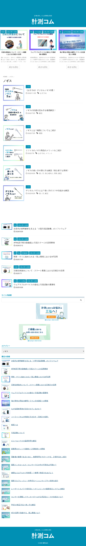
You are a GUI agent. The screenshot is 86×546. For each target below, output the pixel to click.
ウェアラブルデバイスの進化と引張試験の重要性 (13, 53)
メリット (49, 153)
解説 (40, 113)
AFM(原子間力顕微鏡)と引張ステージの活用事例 (34, 242)
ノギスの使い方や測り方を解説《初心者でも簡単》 (47, 170)
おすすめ (43, 93)
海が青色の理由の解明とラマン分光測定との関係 (43, 53)
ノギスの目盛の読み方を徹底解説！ (41, 110)
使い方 (41, 173)
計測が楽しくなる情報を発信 (43, 530)
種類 (40, 133)
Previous (2, 50)
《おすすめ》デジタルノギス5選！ (40, 90)
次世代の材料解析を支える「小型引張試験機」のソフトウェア (40, 228)
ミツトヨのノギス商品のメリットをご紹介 (44, 150)
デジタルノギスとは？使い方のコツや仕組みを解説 (47, 190)
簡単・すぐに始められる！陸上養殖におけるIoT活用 (36, 256)
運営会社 (45, 543)
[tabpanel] (14, 50)
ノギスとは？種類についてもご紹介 (41, 130)
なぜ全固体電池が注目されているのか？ (72, 53)
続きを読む (14, 67)
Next (84, 50)
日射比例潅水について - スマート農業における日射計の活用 (39, 270)
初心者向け (49, 173)
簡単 (55, 173)
